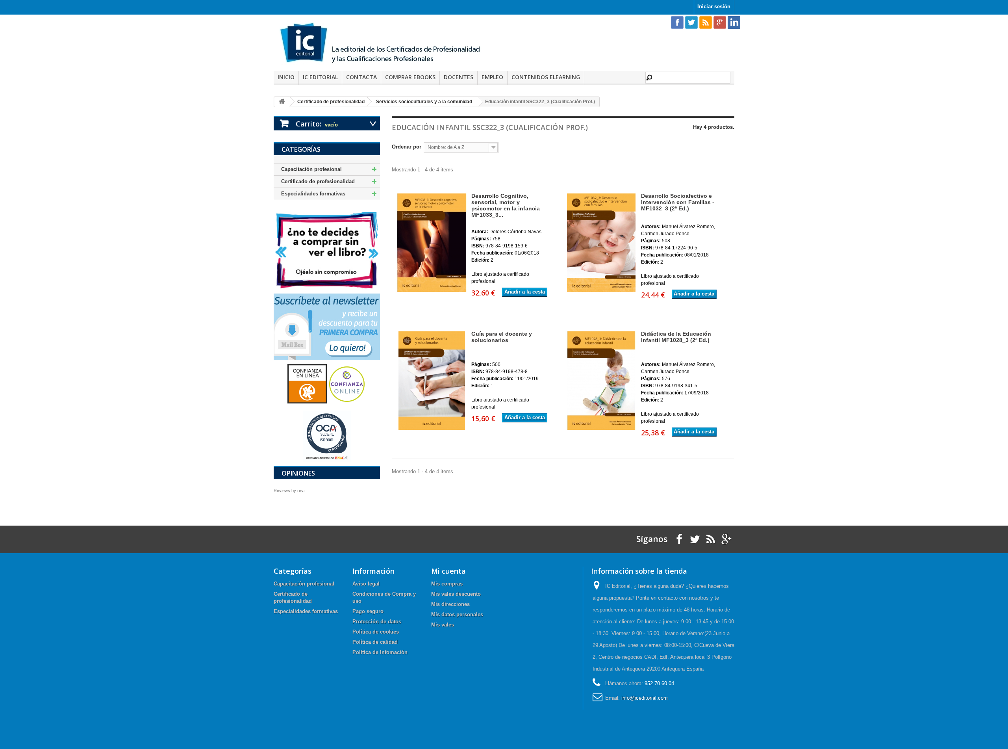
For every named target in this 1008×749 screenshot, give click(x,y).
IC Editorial (320, 77)
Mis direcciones (450, 604)
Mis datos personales (457, 614)
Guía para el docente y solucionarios (501, 337)
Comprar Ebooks (410, 77)
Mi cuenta (448, 571)
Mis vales (442, 625)
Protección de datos (376, 621)
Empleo (492, 77)
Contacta (361, 77)
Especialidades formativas (313, 194)
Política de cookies (375, 632)
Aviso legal (366, 584)
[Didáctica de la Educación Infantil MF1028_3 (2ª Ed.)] (600, 380)
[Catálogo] (326, 250)
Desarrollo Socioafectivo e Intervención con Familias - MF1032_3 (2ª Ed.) (677, 202)
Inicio (286, 77)
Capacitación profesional (311, 169)
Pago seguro (368, 611)
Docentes (458, 77)
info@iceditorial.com (644, 698)
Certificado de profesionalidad (318, 181)
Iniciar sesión (713, 6)
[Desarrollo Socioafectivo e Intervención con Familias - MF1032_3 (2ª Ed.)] (600, 242)
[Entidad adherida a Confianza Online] (326, 384)
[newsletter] (327, 326)
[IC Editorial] (386, 43)
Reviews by (289, 490)
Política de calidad (375, 642)
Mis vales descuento (456, 594)
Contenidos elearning (545, 77)
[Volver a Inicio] (281, 102)
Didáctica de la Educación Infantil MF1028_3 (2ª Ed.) (676, 337)
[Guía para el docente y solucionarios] (430, 380)
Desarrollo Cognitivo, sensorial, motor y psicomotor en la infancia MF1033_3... (505, 205)
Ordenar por (406, 147)
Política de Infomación (380, 652)
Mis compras (447, 584)
